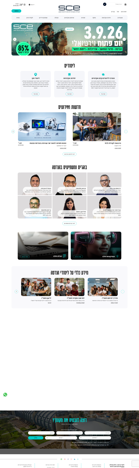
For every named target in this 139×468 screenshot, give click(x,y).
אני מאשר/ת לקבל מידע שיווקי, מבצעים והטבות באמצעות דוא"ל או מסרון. (88, 445)
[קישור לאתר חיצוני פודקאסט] (78, 459)
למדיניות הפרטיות (76, 442)
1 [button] (73, 53)
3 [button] (68, 53)
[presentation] (78, 256)
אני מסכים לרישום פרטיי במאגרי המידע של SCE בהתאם (90, 442)
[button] (125, 4)
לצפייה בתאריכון (80, 303)
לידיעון (49, 303)
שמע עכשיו (78, 257)
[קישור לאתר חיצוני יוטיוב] (71, 459)
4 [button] (66, 53)
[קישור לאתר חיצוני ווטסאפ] (61, 459)
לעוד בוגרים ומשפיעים (69, 223)
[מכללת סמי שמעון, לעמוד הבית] (69, 7)
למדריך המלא (114, 303)
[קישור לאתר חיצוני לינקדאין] (74, 459)
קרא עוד (103, 94)
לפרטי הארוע (118, 148)
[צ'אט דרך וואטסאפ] (5, 395)
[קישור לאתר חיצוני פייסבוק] (68, 459)
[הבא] (124, 39)
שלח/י (35, 438)
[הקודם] (14, 39)
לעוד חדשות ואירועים (69, 154)
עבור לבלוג (25, 257)
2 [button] (71, 53)
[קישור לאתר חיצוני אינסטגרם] (65, 459)
